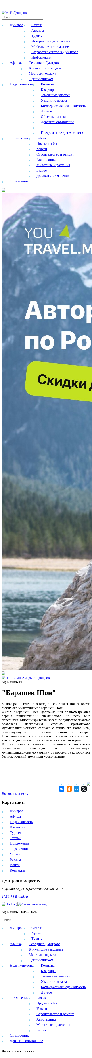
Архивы (37, 30)
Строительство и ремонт (55, 154)
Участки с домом (54, 100)
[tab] (46, 934)
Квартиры (48, 90)
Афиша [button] (15, 63)
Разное (41, 170)
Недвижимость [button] (21, 84)
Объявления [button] (19, 138)
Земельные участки (55, 95)
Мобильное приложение (50, 46)
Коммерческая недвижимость (63, 106)
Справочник (19, 181)
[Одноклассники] (68, 789)
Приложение (19, 843)
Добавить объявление (57, 122)
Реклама (16, 859)
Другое (46, 111)
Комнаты (48, 84)
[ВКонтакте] (61, 789)
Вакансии (17, 827)
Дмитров (16, 811)
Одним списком (41, 79)
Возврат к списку (15, 793)
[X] (83, 789)
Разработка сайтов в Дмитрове (54, 52)
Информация (41, 57)
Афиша (15, 816)
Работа (41, 138)
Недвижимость (21, 822)
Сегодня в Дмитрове (44, 63)
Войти (15, 865)
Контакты (17, 870)
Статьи (36, 25)
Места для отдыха (42, 73)
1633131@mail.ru (15, 896)
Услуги (41, 149)
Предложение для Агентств (62, 133)
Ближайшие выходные (46, 68)
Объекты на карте (54, 116)
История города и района (50, 41)
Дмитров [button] (16, 25)
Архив (36, 933)
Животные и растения (53, 165)
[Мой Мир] (76, 789)
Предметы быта (48, 143)
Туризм (37, 36)
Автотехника (46, 160)
